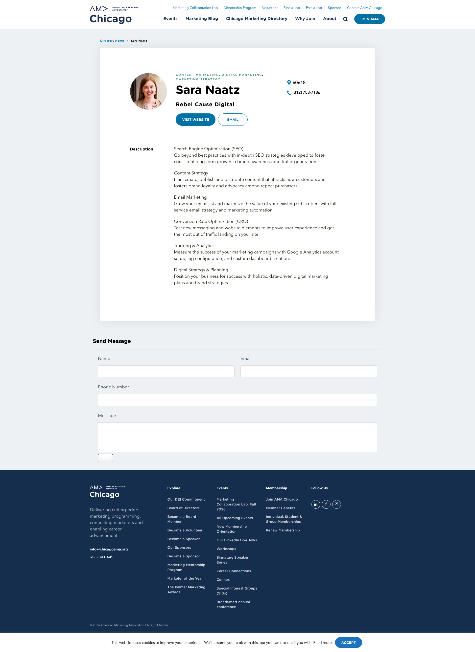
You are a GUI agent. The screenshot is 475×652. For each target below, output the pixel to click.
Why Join (305, 19)
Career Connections (233, 571)
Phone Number (113, 387)
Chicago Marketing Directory (256, 19)
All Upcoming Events (234, 518)
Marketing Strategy (198, 79)
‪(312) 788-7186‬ (306, 92)
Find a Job (292, 8)
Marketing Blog (202, 19)
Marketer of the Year (185, 578)
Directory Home (112, 41)
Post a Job (314, 8)
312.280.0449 (102, 557)
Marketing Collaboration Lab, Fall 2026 (236, 504)
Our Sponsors (179, 547)
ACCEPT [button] (348, 643)
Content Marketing (197, 75)
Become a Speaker (183, 539)
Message (107, 416)
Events (170, 19)
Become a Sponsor (183, 556)
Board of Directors (183, 508)
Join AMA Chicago (282, 499)
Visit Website (195, 120)
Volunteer (270, 8)
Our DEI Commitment (186, 499)
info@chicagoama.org (109, 549)
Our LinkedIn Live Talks (236, 540)
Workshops (226, 549)
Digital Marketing (242, 75)
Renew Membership (283, 530)
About (329, 19)
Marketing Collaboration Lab (195, 8)
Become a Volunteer (185, 530)
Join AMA (370, 19)
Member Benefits (280, 508)
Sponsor (334, 8)
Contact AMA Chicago (364, 8)
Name (104, 359)
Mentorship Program (240, 8)
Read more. (323, 642)
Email (232, 120)
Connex (223, 580)
